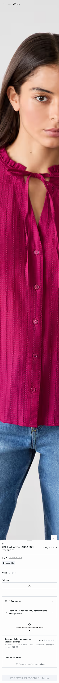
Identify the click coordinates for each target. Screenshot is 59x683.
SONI (3, 544)
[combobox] (29, 585)
